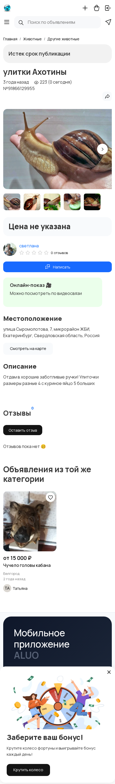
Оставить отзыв (23, 430)
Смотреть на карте (28, 348)
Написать (61, 267)
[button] (102, 149)
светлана (29, 246)
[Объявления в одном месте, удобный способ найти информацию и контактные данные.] (7, 8)
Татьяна (20, 588)
